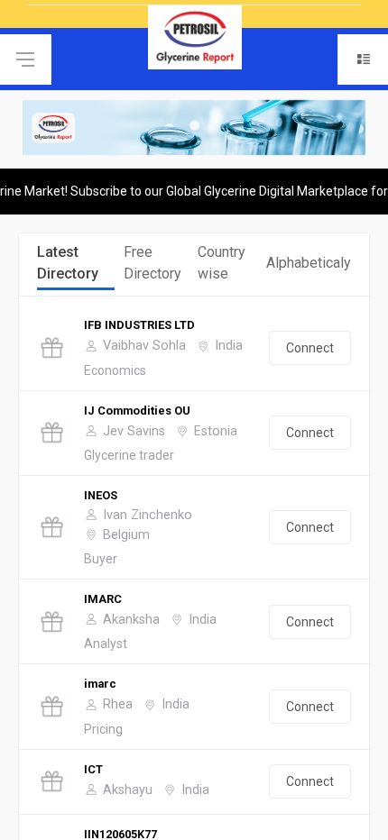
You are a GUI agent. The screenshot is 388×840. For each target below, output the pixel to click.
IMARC (103, 599)
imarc (100, 683)
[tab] (75, 265)
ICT (93, 769)
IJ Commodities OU (137, 410)
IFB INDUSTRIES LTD (139, 325)
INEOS (100, 495)
